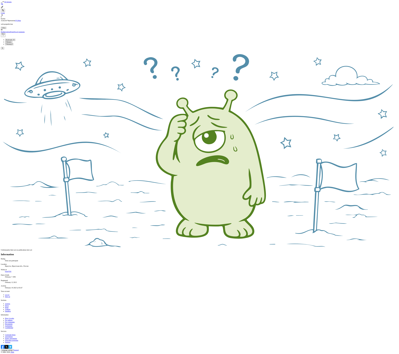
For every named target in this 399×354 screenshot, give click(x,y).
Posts (12, 32)
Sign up (7, 297)
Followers (9, 42)
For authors (8, 320)
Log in (7, 295)
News (16, 32)
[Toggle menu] (1, 2)
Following (9, 44)
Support (16, 350)
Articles (7, 32)
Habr (12, 352)
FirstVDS (8, 271)
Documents (8, 324)
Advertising (9, 337)
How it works (9, 318)
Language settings (7, 350)
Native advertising (11, 338)
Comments (21, 32)
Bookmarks (10, 40)
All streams (8, 2)
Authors (7, 309)
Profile (3, 32)
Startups (7, 342)
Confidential (9, 328)
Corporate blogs (10, 335)
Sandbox (8, 311)
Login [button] (3, 13)
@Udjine (18, 20)
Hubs (7, 307)
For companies (10, 322)
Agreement (8, 326)
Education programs (11, 340)
